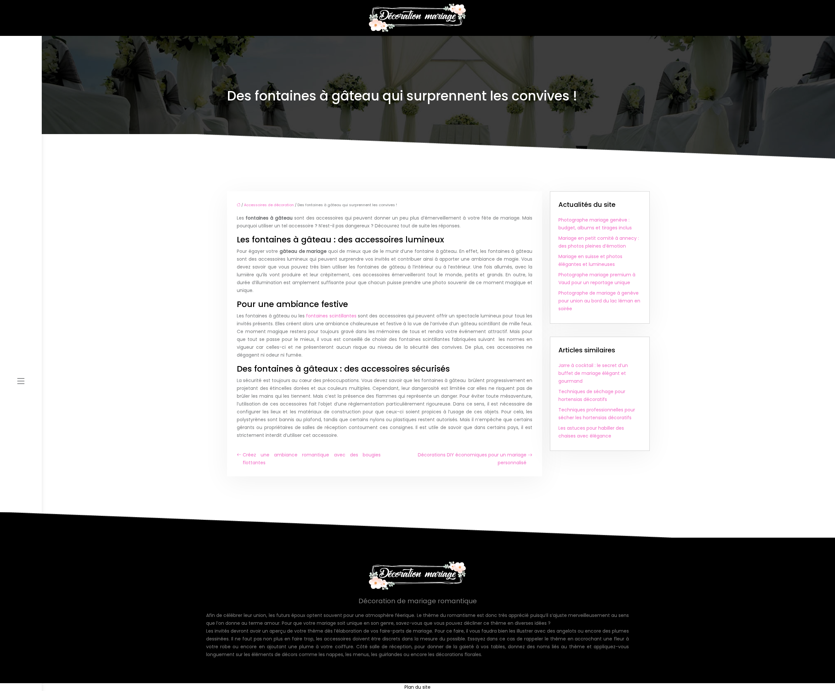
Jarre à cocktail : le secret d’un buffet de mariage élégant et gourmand (593, 373)
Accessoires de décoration (269, 204)
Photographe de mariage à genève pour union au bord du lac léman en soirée (599, 301)
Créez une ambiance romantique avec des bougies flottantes (312, 459)
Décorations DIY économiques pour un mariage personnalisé (472, 459)
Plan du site (417, 687)
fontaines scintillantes (331, 316)
